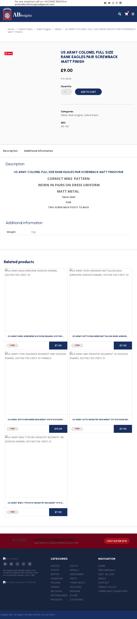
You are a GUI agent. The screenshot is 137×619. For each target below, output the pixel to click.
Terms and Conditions (112, 591)
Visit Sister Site (117, 541)
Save (10, 53)
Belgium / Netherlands (59, 593)
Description (10, 150)
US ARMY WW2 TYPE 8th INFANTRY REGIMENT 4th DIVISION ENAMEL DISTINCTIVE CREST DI (56, 503)
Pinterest (23, 564)
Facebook (5, 564)
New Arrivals (106, 570)
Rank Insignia (44, 29)
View (12, 345)
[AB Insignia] (17, 19)
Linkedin (30, 564)
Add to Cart (88, 92)
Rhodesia (56, 599)
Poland (55, 582)
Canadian (57, 578)
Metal (58, 29)
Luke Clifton (49, 614)
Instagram (17, 564)
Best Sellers (106, 574)
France (55, 586)
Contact (103, 582)
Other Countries (76, 597)
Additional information (38, 150)
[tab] (10, 151)
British (55, 574)
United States (25, 29)
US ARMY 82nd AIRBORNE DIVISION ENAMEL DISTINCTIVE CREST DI (43, 336)
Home (11, 29)
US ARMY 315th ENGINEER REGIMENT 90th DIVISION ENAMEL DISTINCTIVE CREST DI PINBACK (56, 419)
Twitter (11, 564)
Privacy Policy (107, 586)
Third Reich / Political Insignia (78, 587)
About (102, 578)
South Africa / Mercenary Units (77, 572)
